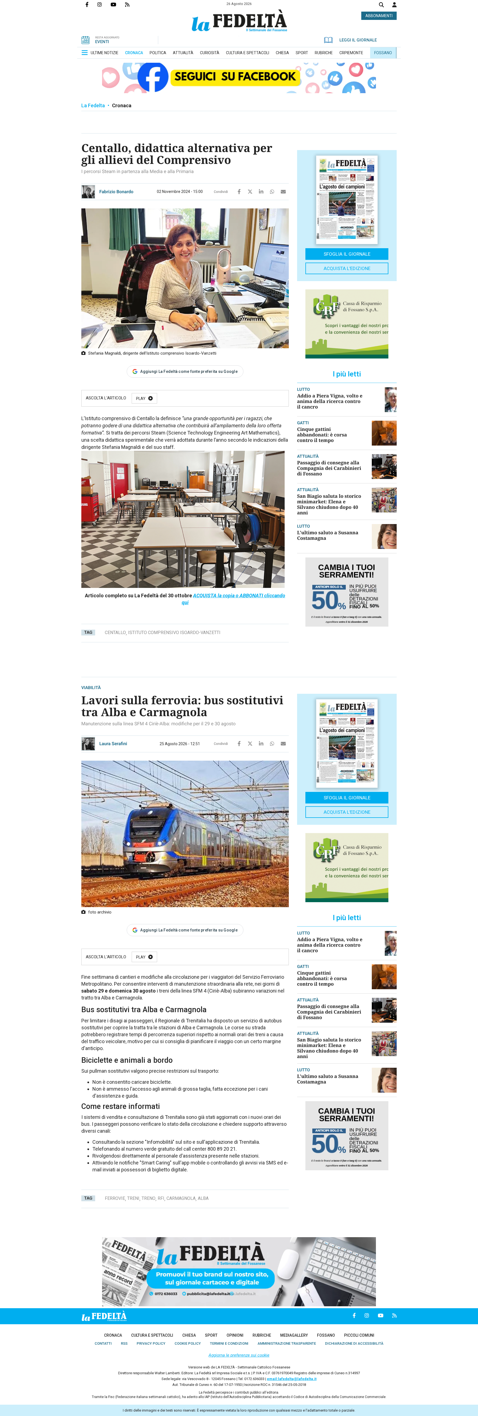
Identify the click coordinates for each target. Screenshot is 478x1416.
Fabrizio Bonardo (116, 191)
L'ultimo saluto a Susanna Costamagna (327, 535)
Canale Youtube (118, 4)
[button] (394, 5)
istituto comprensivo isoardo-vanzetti (174, 632)
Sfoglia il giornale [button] (347, 254)
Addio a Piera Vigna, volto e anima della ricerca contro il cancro (329, 401)
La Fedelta (93, 105)
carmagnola (181, 1198)
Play (141, 398)
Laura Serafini (113, 743)
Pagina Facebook (91, 4)
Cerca (381, 5)
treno (148, 1198)
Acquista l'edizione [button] (347, 268)
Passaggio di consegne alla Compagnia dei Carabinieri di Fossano (329, 468)
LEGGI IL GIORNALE (358, 40)
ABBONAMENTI (379, 16)
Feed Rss (131, 4)
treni (133, 1198)
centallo (115, 632)
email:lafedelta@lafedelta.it (291, 1379)
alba (203, 1198)
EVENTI (102, 41)
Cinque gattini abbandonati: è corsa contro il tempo (322, 434)
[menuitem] (104, 52)
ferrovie (115, 1198)
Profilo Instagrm (104, 4)
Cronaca (121, 105)
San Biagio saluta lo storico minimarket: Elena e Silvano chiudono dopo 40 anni (329, 504)
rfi (161, 1198)
